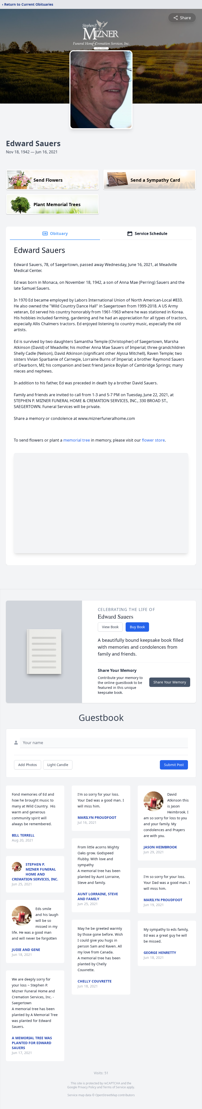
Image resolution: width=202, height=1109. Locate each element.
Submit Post (174, 764)
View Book (110, 627)
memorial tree (76, 440)
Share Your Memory (169, 682)
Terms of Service (114, 1087)
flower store (153, 440)
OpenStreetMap (106, 1095)
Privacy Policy (87, 1087)
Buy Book (137, 627)
